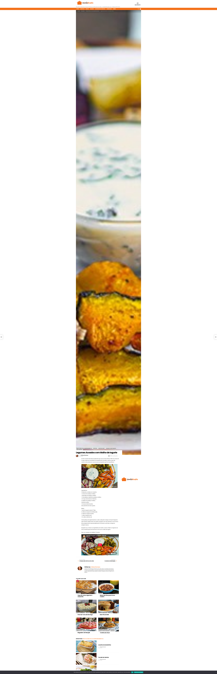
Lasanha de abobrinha (104, 645)
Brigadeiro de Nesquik (84, 632)
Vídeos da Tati (80, 630)
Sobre (114, 8)
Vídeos (87, 8)
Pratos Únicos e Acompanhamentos (93, 638)
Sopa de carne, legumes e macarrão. (85, 595)
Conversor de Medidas (100, 8)
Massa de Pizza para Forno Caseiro (107, 595)
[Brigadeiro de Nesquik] (86, 624)
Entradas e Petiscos (103, 629)
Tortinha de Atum (105, 633)
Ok (132, 672)
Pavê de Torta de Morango (85, 614)
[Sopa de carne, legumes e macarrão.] (86, 587)
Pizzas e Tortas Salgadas (104, 630)
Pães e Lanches (112, 629)
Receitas (82, 8)
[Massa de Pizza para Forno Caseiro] (108, 587)
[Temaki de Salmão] (86, 659)
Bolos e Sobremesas (81, 612)
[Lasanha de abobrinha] (86, 646)
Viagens (92, 8)
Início (78, 8)
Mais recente (137, 4)
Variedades (109, 8)
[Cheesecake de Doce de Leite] (1, 337)
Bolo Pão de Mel (104, 614)
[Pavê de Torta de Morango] (86, 606)
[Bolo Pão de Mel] (108, 606)
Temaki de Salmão (103, 657)
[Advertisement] (130, 466)
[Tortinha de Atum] (108, 624)
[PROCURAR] (138, 9)
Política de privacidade (138, 672)
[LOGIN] (140, 9)
